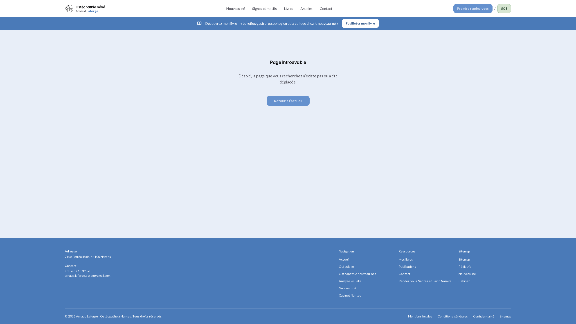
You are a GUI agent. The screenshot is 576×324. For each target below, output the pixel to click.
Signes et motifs (264, 8)
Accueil (344, 259)
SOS (504, 8)
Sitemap (464, 259)
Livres (288, 8)
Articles (306, 8)
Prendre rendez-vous (473, 8)
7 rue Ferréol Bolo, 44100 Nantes (88, 257)
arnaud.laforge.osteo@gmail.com (87, 275)
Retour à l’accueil (288, 101)
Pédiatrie (465, 266)
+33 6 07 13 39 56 (77, 271)
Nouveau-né (235, 8)
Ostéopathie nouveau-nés (357, 274)
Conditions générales (453, 316)
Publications (407, 266)
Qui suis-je (346, 266)
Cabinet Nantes (350, 295)
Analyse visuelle (350, 281)
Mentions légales (420, 316)
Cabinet (464, 281)
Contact (326, 8)
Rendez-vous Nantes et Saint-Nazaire (425, 281)
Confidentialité (483, 316)
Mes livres (406, 259)
